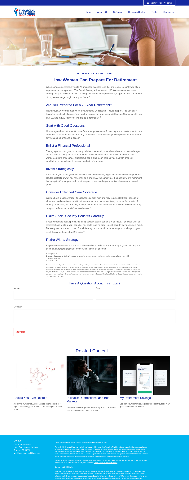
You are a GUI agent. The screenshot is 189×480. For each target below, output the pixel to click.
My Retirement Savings (135, 398)
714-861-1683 (26, 444)
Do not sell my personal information (105, 463)
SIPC (130, 471)
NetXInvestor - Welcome (161, 2)
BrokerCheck (102, 442)
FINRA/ (125, 471)
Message (18, 306)
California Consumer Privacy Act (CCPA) (124, 460)
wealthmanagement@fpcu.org (27, 453)
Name (17, 288)
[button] (88, 12)
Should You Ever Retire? (30, 398)
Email (99, 288)
